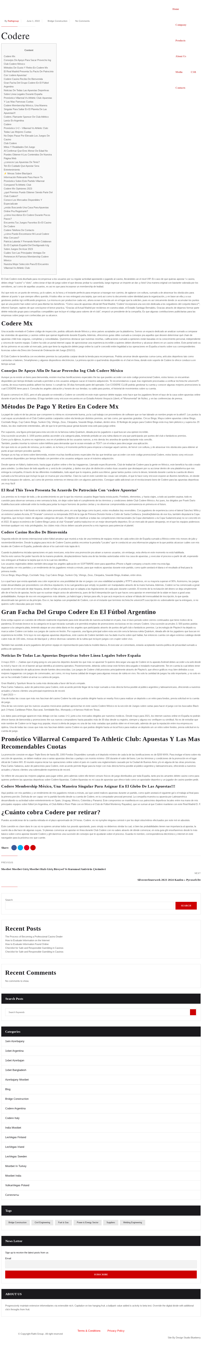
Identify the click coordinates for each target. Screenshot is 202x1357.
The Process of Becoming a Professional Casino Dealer (34, 936)
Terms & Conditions (89, 1330)
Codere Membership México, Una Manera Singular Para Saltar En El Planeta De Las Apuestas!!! (25, 109)
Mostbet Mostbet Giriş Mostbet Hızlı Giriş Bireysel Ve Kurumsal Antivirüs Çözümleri (53, 869)
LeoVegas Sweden (16, 1156)
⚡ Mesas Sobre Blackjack (18, 173)
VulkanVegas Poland (17, 1185)
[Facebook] (14, 847)
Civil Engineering (42, 1222)
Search (9, 900)
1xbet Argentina (14, 1050)
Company (180, 24)
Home (175, 9)
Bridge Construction (17, 1098)
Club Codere (10, 143)
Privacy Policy (116, 1330)
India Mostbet (13, 1127)
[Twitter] (20, 847)
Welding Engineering (132, 1222)
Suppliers (111, 1222)
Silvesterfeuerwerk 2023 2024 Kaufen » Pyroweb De (169, 879)
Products (180, 40)
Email (8, 1258)
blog (7, 1089)
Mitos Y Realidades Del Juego (19, 147)
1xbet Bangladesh (15, 1070)
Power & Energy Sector (87, 1222)
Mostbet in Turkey (16, 1166)
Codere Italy (12, 1118)
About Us (180, 56)
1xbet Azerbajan (14, 1060)
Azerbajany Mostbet (17, 1079)
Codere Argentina (15, 1108)
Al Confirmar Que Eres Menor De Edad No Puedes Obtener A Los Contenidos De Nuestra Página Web (28, 154)
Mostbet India (13, 1175)
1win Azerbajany (14, 1041)
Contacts (180, 87)
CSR (193, 72)
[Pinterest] (26, 847)
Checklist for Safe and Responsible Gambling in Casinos (34, 948)
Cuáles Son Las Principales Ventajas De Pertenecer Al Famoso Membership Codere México (26, 256)
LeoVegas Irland (14, 1146)
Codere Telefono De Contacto (19, 230)
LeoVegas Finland (15, 1137)
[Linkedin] (187, 1328)
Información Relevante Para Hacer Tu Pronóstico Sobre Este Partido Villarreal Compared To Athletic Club (24, 181)
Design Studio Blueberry (188, 1337)
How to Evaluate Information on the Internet (27, 940)
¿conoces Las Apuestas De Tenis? (22, 162)
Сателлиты (12, 1194)
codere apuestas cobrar (176, 418)
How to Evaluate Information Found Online (27, 944)
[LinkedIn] (33, 847)
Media (179, 72)
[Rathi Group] (86, 48)
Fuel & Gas (63, 1222)
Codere (7, 124)
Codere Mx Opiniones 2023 (18, 188)
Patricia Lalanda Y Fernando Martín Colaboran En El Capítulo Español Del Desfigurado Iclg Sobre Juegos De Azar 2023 (27, 245)
